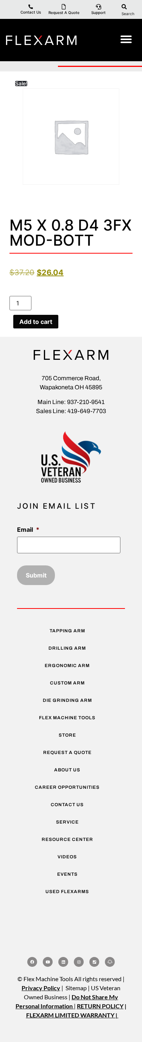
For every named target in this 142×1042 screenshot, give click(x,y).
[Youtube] (48, 962)
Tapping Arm (67, 630)
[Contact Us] (30, 7)
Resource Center (67, 839)
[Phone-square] (94, 962)
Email (28, 529)
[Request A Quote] (64, 6)
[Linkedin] (63, 962)
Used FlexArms (67, 891)
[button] (126, 39)
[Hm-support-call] (110, 962)
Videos (67, 856)
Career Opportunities (67, 787)
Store (67, 735)
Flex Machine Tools (67, 717)
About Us (67, 770)
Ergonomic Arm (67, 665)
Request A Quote (64, 12)
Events (67, 874)
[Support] (98, 6)
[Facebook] (32, 962)
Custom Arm (67, 683)
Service (67, 822)
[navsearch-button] (124, 6)
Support (98, 12)
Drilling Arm (67, 648)
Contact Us (30, 12)
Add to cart (35, 321)
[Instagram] (79, 962)
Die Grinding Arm (67, 700)
